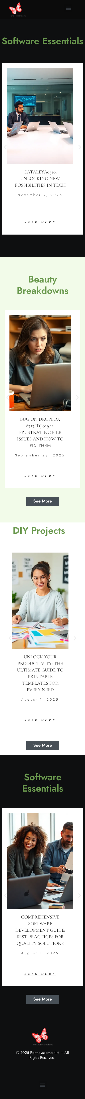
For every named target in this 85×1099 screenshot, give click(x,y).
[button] (68, 8)
